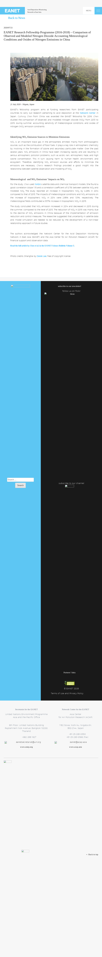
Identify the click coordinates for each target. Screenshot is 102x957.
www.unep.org (26, 747)
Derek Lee (41, 256)
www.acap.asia (75, 747)
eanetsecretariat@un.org (28, 742)
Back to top (92, 854)
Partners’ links (70, 672)
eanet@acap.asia (78, 742)
